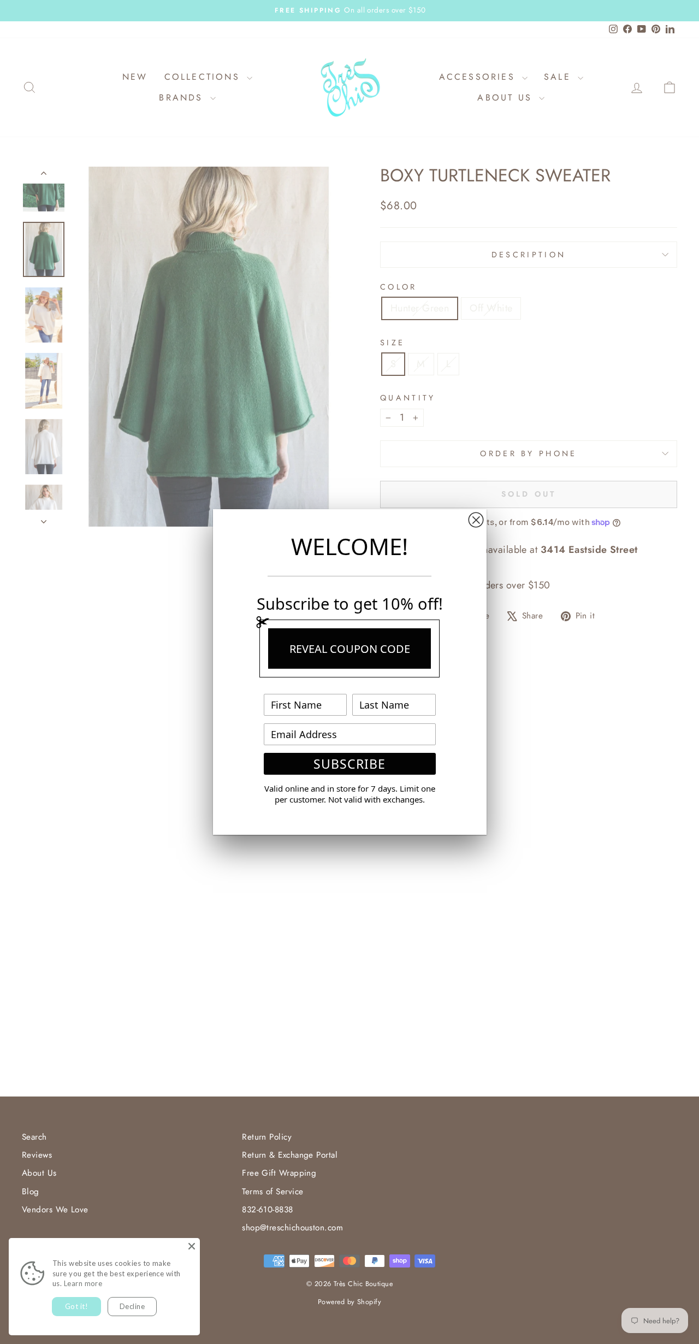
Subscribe (349, 764)
